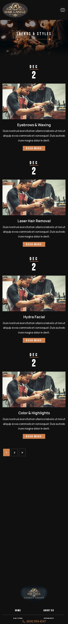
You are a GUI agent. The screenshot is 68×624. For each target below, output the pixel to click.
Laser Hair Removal (34, 220)
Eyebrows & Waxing (34, 124)
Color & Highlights (34, 412)
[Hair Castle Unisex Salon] (15, 9)
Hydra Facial (34, 316)
